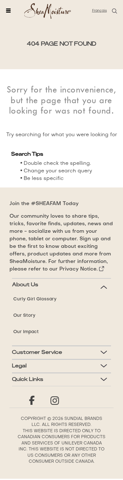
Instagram (55, 401)
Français (99, 11)
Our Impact (26, 332)
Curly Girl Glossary (34, 299)
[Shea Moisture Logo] (47, 11)
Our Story (24, 315)
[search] (114, 11)
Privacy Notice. (78, 269)
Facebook (32, 401)
